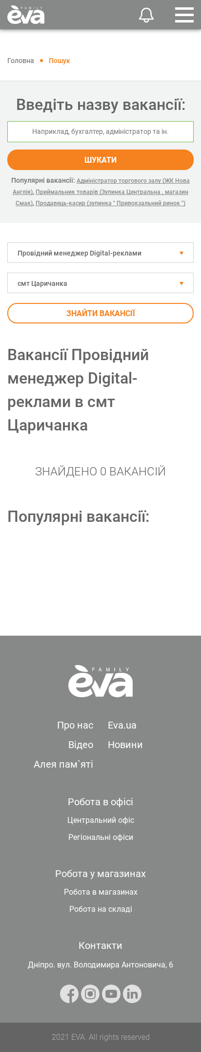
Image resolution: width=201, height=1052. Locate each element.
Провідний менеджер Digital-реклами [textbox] (79, 253)
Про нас (75, 725)
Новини (125, 745)
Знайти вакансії (100, 313)
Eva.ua (122, 725)
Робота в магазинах (101, 892)
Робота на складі (100, 909)
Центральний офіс (100, 820)
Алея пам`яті (63, 764)
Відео (80, 745)
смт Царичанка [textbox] (42, 283)
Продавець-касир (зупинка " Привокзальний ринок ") (110, 203)
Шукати (100, 160)
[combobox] (100, 252)
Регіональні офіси (100, 837)
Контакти (100, 945)
